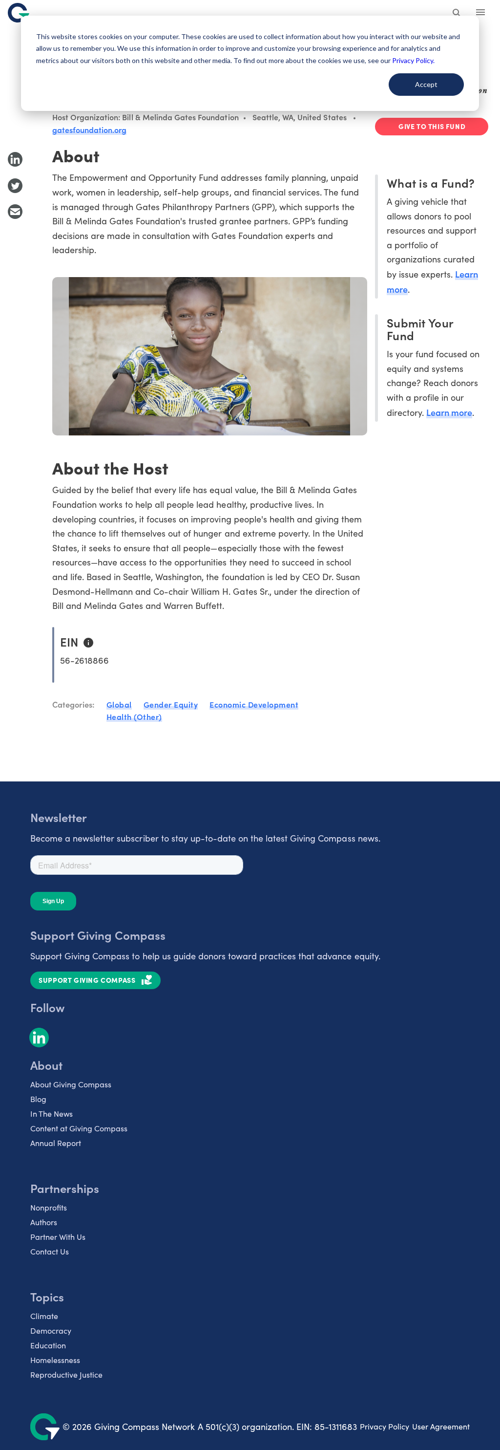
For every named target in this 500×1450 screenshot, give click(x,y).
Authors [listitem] (43, 1222)
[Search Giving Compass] (457, 13)
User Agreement (441, 1426)
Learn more (449, 412)
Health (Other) (134, 716)
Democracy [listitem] (50, 1330)
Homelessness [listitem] (55, 1360)
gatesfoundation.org (89, 129)
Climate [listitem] (44, 1316)
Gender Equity (171, 704)
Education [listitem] (48, 1345)
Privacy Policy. (413, 60)
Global (119, 704)
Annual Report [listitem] (55, 1143)
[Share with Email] (15, 211)
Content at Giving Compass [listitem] (78, 1128)
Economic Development (253, 704)
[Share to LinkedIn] (15, 159)
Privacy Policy (384, 1426)
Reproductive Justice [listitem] (66, 1374)
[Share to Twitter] (15, 185)
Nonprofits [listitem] (48, 1207)
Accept (426, 84)
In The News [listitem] (51, 1113)
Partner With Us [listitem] (57, 1237)
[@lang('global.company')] (18, 12)
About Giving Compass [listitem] (70, 1084)
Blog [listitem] (38, 1099)
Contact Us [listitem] (49, 1251)
